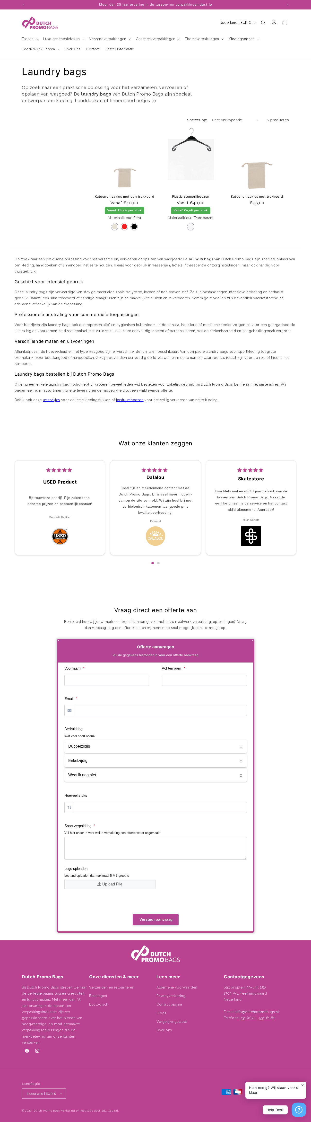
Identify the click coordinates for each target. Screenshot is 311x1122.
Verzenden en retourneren (111, 987)
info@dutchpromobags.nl (257, 1012)
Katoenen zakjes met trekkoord (257, 196)
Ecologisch (98, 1004)
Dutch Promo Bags (47, 1110)
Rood (124, 226)
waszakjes (51, 400)
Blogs (161, 1013)
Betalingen (98, 996)
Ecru (114, 226)
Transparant (190, 226)
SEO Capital (109, 1110)
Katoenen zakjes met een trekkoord (124, 196)
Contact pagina (169, 1004)
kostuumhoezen (130, 400)
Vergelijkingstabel (171, 1022)
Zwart (134, 226)
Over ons (164, 1030)
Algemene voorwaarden (176, 987)
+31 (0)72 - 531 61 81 (257, 1018)
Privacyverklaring (170, 996)
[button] (29, 39)
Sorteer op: (197, 120)
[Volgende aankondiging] (287, 4)
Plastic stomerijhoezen (190, 196)
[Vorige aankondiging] (23, 4)
